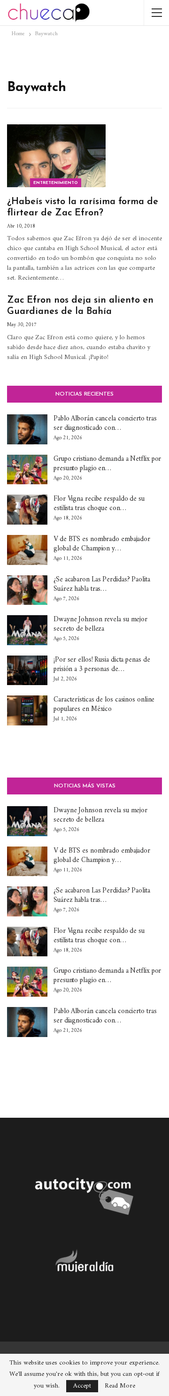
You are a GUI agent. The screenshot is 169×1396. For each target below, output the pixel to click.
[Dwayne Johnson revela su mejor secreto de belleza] (27, 630)
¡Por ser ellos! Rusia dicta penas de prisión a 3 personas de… (102, 665)
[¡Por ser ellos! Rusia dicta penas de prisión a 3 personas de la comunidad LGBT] (27, 671)
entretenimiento (55, 183)
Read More (120, 1386)
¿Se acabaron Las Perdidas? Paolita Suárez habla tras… (102, 584)
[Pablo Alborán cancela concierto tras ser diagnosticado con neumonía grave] (27, 429)
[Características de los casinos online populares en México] (27, 710)
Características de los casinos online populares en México (104, 705)
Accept (82, 1386)
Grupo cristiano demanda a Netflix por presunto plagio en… (107, 464)
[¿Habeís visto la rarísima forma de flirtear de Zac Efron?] (56, 155)
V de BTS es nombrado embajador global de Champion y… (102, 544)
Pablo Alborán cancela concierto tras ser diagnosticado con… (105, 423)
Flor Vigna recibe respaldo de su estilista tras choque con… (99, 504)
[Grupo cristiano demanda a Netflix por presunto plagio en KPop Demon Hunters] (27, 470)
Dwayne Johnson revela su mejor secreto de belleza (100, 624)
